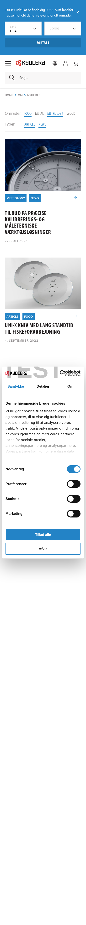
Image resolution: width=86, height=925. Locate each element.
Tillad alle (43, 535)
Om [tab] (70, 386)
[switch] (74, 484)
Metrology (55, 113)
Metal (39, 113)
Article (29, 124)
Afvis (43, 549)
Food (28, 113)
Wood (71, 113)
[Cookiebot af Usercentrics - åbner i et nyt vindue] (61, 373)
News (42, 124)
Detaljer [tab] (43, 386)
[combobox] (23, 28)
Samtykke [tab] (15, 386)
